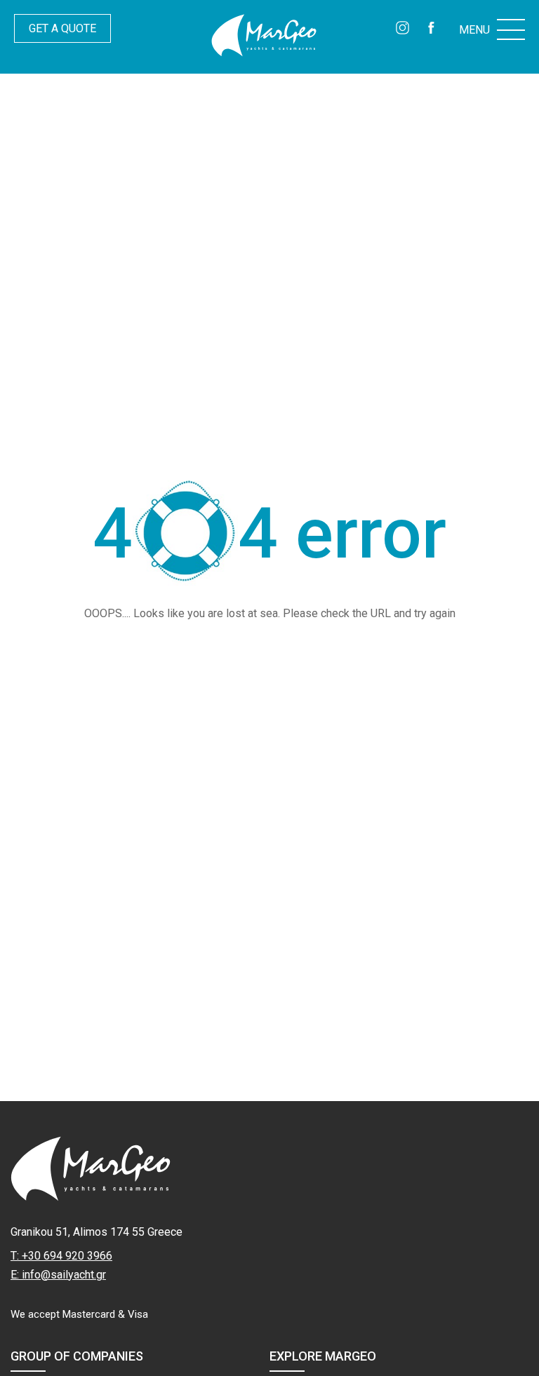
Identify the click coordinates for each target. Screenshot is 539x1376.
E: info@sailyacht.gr (58, 1274)
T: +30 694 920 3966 (61, 1255)
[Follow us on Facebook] (431, 29)
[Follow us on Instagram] (402, 29)
